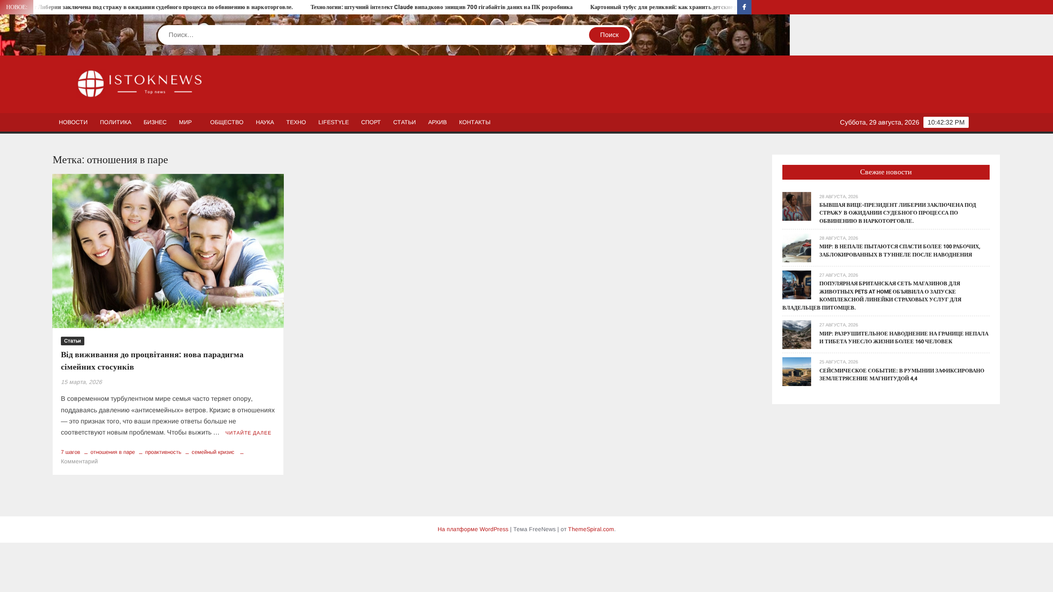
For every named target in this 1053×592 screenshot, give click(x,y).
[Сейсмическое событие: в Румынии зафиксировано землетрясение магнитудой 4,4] (796, 371)
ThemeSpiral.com (591, 529)
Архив (437, 122)
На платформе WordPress (473, 529)
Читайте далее (248, 433)
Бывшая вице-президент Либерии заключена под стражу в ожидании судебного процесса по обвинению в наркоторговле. (897, 213)
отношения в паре (112, 452)
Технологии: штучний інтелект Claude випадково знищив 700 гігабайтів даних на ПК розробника (404, 7)
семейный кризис (213, 452)
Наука (265, 122)
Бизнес (155, 122)
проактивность (163, 452)
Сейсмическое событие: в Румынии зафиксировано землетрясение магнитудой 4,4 (901, 375)
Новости (73, 122)
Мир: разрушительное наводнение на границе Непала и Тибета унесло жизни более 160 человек (903, 338)
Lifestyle (333, 122)
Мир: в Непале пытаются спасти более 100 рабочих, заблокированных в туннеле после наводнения (899, 251)
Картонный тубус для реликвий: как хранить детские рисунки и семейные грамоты (664, 7)
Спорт (371, 122)
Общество (227, 122)
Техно (296, 122)
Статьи (404, 122)
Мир (185, 122)
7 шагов (70, 452)
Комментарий (79, 461)
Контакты (474, 122)
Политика (115, 122)
